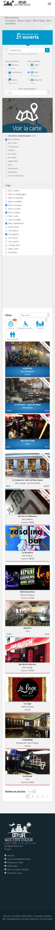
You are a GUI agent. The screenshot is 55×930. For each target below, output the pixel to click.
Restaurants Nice (15, 862)
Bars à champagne (17, 194)
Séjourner (37, 80)
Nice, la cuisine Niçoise (18, 869)
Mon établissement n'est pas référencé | (21, 918)
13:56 (22, 136)
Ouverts (11, 325)
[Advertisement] (23, 287)
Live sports (13, 241)
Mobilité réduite (25, 328)
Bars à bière (14, 190)
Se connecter (46, 918)
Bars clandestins (16, 223)
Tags (8, 185)
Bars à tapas (14, 212)
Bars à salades (15, 201)
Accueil (10, 855)
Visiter (36, 65)
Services (14, 65)
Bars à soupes (15, 205)
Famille (40, 328)
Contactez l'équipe (42, 915)
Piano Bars (13, 248)
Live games (13, 234)
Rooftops (12, 252)
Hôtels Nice (12, 865)
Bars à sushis (14, 208)
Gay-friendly (12, 339)
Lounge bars (14, 245)
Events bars (13, 227)
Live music (13, 237)
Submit (47, 50)
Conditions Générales (22, 915)
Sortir (35, 72)
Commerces (16, 72)
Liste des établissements (18, 858)
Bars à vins (13, 216)
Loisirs (14, 80)
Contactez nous (14, 872)
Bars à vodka (14, 219)
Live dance (13, 230)
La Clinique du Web (27, 843)
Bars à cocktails (15, 197)
